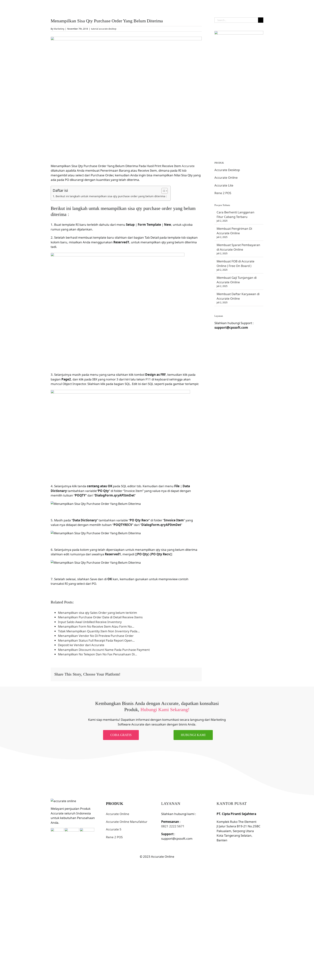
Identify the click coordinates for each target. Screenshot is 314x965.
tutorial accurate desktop (103, 28)
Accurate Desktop (227, 170)
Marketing (59, 28)
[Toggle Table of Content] (163, 191)
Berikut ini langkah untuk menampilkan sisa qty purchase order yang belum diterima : (111, 196)
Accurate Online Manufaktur (126, 822)
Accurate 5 (113, 829)
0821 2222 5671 (172, 826)
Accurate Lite (223, 185)
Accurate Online (226, 177)
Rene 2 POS (222, 193)
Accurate (188, 166)
